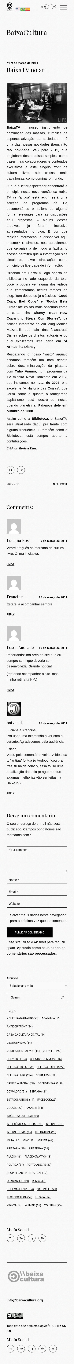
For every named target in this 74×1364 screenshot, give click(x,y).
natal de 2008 (47, 383)
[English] (18, 9)
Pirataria (16, 1148)
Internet (54, 1124)
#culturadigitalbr (22, 1018)
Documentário (51, 1083)
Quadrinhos (18, 1180)
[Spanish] (27, 9)
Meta (13, 1140)
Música (45, 1140)
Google (14, 1107)
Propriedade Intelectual (27, 1172)
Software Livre (20, 1189)
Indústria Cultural (23, 1115)
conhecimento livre (23, 1050)
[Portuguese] (22, 9)
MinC (29, 1140)
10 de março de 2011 (53, 597)
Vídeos (14, 1205)
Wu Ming (33, 1205)
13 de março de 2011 (53, 723)
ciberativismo (19, 1042)
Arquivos (12, 978)
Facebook (46, 1099)
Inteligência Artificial (25, 1124)
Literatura (45, 1132)
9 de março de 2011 (24, 63)
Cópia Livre (46, 1075)
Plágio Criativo (38, 1156)
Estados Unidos (20, 1099)
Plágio (14, 1156)
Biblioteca (40, 419)
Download (17, 1091)
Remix (38, 1180)
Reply (10, 564)
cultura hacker (50, 1067)
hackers (34, 1107)
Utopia (42, 1197)
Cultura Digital (20, 1067)
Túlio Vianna (25, 371)
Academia (51, 1018)
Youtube (53, 1205)
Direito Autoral (21, 1083)
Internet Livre (19, 1132)
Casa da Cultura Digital (26, 1034)
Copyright (17, 1059)
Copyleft (52, 1050)
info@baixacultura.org (25, 1300)
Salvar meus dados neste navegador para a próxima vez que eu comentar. (38, 918)
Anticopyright (20, 1026)
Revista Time (27, 448)
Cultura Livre (20, 1075)
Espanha (38, 1091)
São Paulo (47, 1189)
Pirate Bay (39, 1148)
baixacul (14, 722)
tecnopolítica (19, 1197)
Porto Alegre (39, 1164)
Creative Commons (46, 1059)
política (15, 1164)
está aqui (40, 197)
